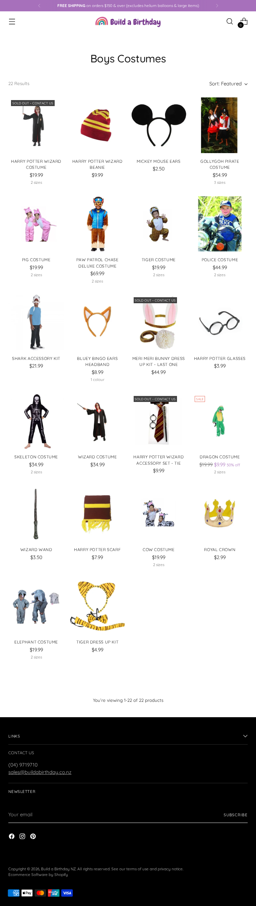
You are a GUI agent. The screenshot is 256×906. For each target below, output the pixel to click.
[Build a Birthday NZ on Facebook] (12, 837)
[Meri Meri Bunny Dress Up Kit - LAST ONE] (159, 322)
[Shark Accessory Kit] (36, 322)
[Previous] (39, 5)
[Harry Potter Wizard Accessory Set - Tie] (159, 421)
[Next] (217, 5)
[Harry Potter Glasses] (220, 322)
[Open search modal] (230, 21)
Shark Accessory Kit (36, 358)
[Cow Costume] (159, 514)
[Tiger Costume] (159, 224)
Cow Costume (159, 549)
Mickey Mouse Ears (158, 161)
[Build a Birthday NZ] (128, 21)
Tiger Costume (159, 259)
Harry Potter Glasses (220, 358)
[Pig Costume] (36, 224)
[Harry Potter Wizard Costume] (36, 125)
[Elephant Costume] (36, 606)
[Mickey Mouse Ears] (159, 125)
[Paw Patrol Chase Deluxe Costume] (97, 224)
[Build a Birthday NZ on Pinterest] (34, 837)
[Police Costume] (220, 224)
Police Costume (220, 259)
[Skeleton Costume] (36, 421)
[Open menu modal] (12, 21)
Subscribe (236, 814)
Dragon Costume (220, 456)
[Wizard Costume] (97, 421)
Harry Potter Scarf (97, 549)
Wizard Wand (36, 549)
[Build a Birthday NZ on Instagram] (23, 837)
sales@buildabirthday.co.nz (39, 772)
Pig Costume (36, 259)
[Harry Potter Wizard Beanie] (97, 125)
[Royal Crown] (220, 514)
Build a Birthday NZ (58, 868)
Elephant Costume (36, 641)
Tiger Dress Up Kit (97, 641)
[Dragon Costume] (220, 421)
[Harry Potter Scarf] (97, 514)
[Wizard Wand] (36, 514)
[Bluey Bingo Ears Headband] (97, 322)
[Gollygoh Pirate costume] (220, 125)
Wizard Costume (97, 456)
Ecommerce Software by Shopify (38, 874)
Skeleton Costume (36, 456)
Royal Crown (219, 549)
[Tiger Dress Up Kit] (97, 606)
